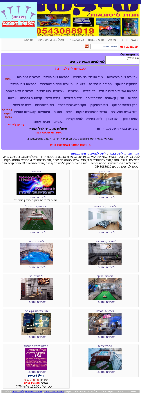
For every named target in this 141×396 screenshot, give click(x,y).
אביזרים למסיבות (28, 77)
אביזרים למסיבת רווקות (91, 112)
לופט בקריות (74, 118)
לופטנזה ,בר (36, 276)
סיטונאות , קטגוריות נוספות (32, 112)
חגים (69, 112)
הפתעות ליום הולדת (57, 77)
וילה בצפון (112, 118)
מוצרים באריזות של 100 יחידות (117, 128)
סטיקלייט (89, 91)
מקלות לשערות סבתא (72, 105)
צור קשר (28, 39)
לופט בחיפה (94, 118)
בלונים (80, 84)
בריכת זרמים (105, 346)
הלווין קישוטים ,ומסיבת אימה (105, 98)
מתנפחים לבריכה (100, 84)
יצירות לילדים (73, 98)
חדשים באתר (95, 39)
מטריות (133, 98)
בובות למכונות (44, 105)
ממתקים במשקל (126, 84)
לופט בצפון (130, 118)
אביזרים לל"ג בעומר (19, 91)
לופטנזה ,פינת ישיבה (105, 241)
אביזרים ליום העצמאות (122, 77)
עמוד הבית (132, 153)
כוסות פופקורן (99, 105)
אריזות (12, 98)
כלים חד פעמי (22, 105)
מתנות (58, 112)
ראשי (134, 39)
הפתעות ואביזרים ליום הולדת (118, 91)
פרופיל (112, 39)
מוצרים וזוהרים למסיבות (56, 84)
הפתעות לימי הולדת (23, 84)
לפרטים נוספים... (105, 197)
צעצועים (73, 91)
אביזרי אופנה (41, 121)
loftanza (36, 171)
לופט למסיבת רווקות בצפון (88, 153)
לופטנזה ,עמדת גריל (36, 206)
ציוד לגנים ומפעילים (124, 112)
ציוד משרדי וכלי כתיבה (88, 77)
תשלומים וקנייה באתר (50, 39)
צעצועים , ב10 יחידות (50, 91)
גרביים (58, 121)
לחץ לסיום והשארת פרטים (87, 61)
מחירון (124, 39)
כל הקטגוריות (76, 39)
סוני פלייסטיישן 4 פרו (36, 311)
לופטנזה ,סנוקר (105, 276)
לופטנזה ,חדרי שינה (105, 206)
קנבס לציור (53, 98)
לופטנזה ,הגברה (105, 311)
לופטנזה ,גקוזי (36, 241)
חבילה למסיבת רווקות (36, 346)
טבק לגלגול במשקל (125, 105)
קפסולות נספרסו (31, 98)
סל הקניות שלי (129, 54)
